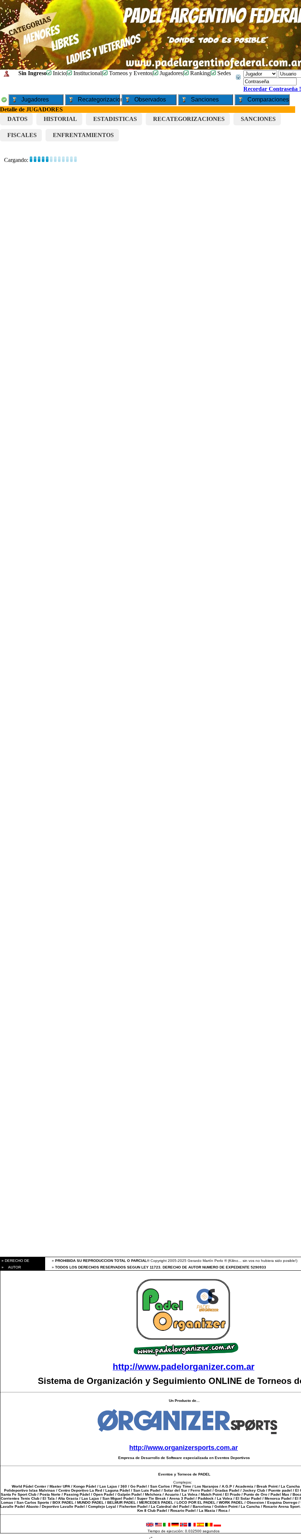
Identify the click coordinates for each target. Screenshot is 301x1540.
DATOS (17, 119)
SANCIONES (258, 119)
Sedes (223, 73)
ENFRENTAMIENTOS (83, 135)
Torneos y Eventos (130, 73)
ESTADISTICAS (115, 119)
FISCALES (22, 135)
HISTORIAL (60, 119)
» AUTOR (10, 1267)
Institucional (87, 73)
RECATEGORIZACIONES (189, 119)
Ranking (199, 73)
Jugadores (170, 73)
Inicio (58, 73)
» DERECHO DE (14, 1261)
